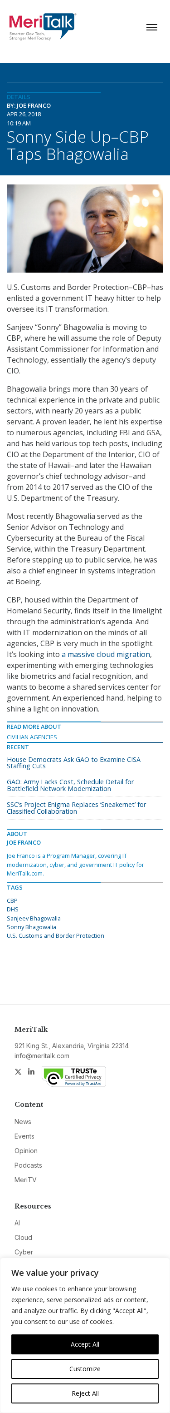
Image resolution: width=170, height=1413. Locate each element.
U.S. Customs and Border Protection (55, 935)
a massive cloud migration (106, 654)
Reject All (85, 1393)
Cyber (24, 1252)
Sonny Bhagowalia (31, 927)
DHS (13, 909)
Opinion (26, 1150)
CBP (12, 900)
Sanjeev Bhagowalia (34, 918)
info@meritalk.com (42, 1056)
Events (24, 1136)
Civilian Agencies (32, 737)
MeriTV (26, 1180)
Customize (85, 1368)
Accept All (85, 1344)
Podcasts (28, 1165)
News (23, 1121)
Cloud (23, 1237)
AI (17, 1223)
